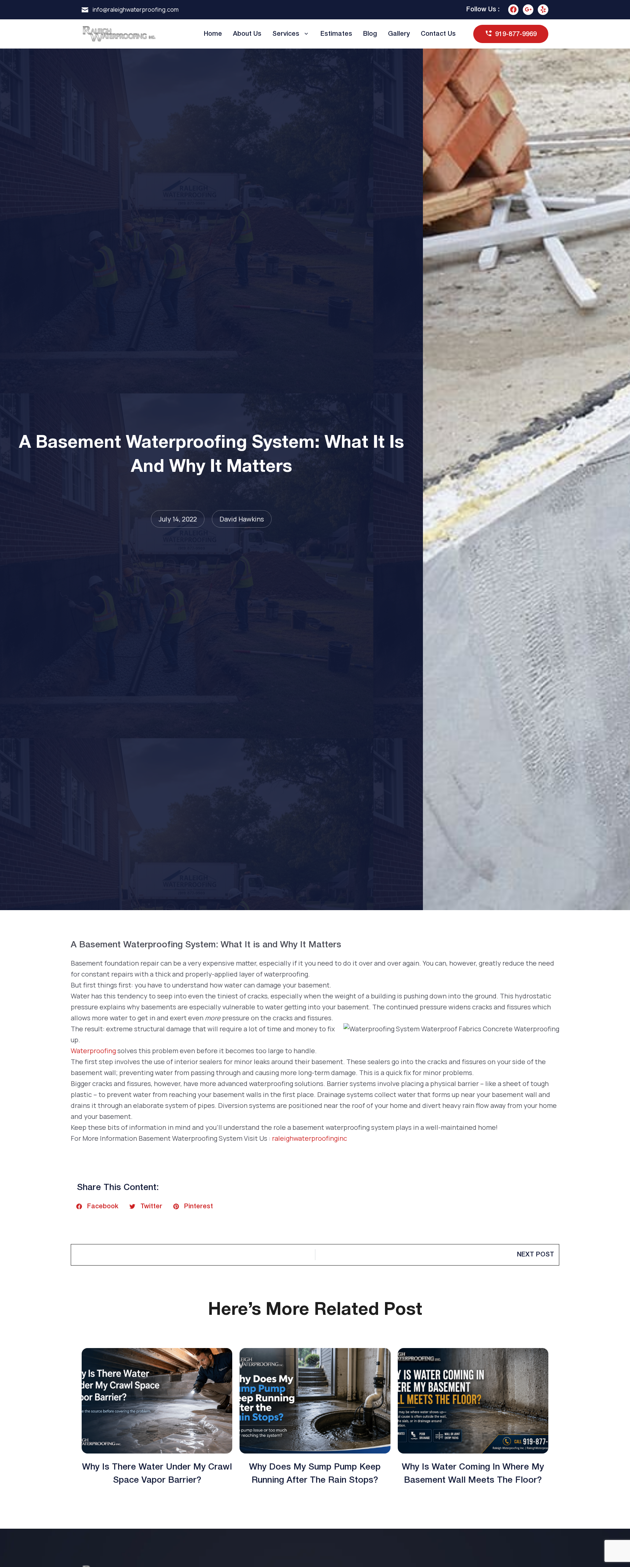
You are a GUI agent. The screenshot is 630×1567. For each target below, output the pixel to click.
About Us (247, 34)
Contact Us (438, 34)
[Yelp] (543, 9)
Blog (370, 34)
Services (285, 34)
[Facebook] (513, 9)
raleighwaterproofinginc (309, 1138)
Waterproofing (93, 1050)
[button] (97, 1206)
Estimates (336, 34)
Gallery (399, 34)
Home (213, 34)
